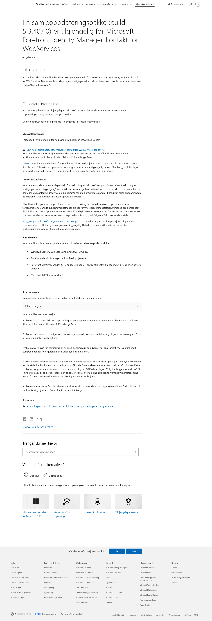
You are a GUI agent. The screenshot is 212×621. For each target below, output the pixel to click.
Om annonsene (174, 615)
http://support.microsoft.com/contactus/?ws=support (51, 221)
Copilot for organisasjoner (20, 577)
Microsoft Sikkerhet (94, 512)
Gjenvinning (48, 592)
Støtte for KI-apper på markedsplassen (148, 578)
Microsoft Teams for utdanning (87, 577)
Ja (117, 551)
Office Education (82, 587)
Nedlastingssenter (51, 572)
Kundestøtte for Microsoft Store (56, 577)
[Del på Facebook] (25, 418)
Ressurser (124, 4)
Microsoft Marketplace (148, 590)
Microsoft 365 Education (85, 582)
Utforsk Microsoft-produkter (21, 592)
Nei (134, 551)
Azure (108, 577)
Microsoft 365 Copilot (114, 592)
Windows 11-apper (18, 597)
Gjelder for (30, 57)
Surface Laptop (16, 572)
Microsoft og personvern (180, 577)
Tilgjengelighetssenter (127, 512)
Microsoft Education (83, 567)
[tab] (32, 475)
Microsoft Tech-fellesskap (149, 585)
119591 (27, 163)
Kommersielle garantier (53, 597)
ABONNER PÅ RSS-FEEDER (39, 427)
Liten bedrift (110, 602)
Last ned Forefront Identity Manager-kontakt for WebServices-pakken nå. (66, 149)
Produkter (76, 4)
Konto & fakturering (107, 4)
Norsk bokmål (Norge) (23, 614)
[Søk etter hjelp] (190, 3)
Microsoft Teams (112, 597)
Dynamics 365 (111, 582)
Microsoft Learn (145, 572)
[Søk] (135, 452)
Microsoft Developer (147, 567)
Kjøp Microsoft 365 (144, 4)
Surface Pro (15, 567)
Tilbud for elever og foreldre (86, 597)
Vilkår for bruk (146, 615)
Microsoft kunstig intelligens (116, 567)
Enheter (89, 4)
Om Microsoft (176, 572)
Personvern (133, 615)
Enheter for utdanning (84, 572)
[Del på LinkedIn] (30, 418)
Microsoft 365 (52, 4)
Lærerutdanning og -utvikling (87, 592)
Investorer (175, 582)
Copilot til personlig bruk (20, 582)
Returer (47, 582)
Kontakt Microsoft (117, 615)
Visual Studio (145, 605)
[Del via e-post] (38, 418)
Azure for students (83, 602)
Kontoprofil (48, 567)
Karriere (174, 567)
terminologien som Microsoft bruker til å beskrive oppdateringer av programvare (69, 406)
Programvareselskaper (148, 600)
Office (65, 4)
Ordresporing (49, 587)
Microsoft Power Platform (149, 595)
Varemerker (160, 615)
